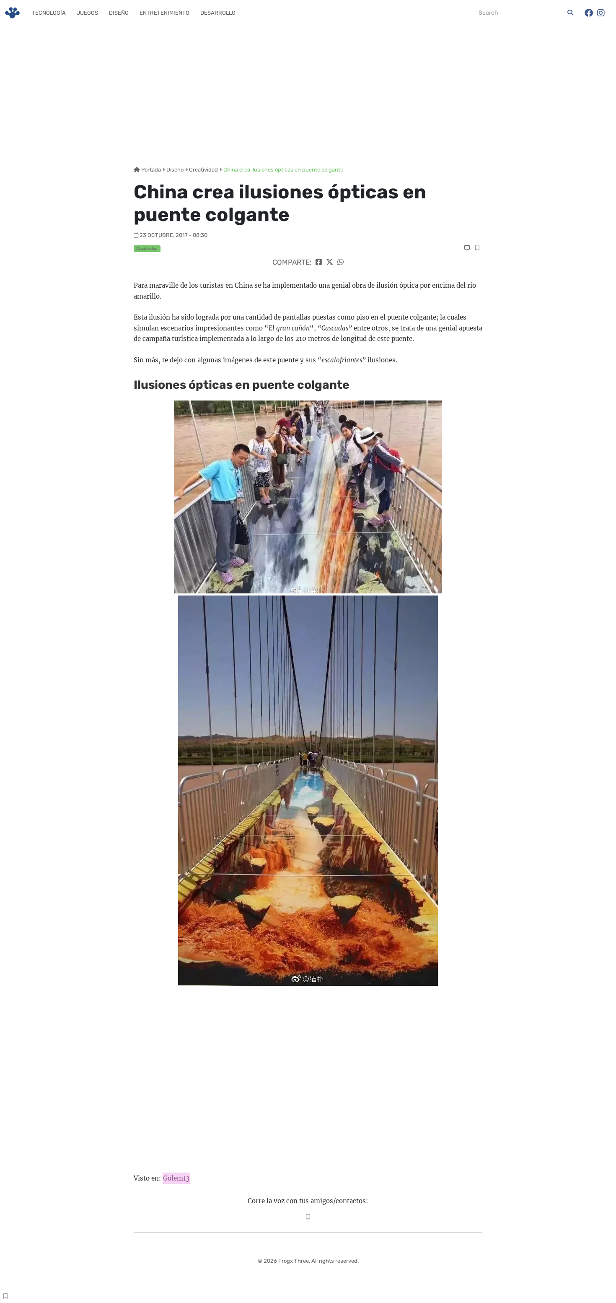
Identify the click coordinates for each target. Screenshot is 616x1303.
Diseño (119, 13)
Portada (150, 169)
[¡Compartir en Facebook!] (319, 262)
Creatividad (203, 169)
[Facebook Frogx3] (589, 13)
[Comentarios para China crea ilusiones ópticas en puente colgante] (467, 248)
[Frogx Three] (12, 12)
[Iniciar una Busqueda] (570, 13)
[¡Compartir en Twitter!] (329, 262)
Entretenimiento (164, 13)
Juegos (87, 13)
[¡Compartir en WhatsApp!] (340, 262)
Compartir (477, 248)
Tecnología (49, 13)
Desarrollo (218, 13)
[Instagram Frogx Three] (601, 13)
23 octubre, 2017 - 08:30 (173, 235)
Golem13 (176, 1178)
